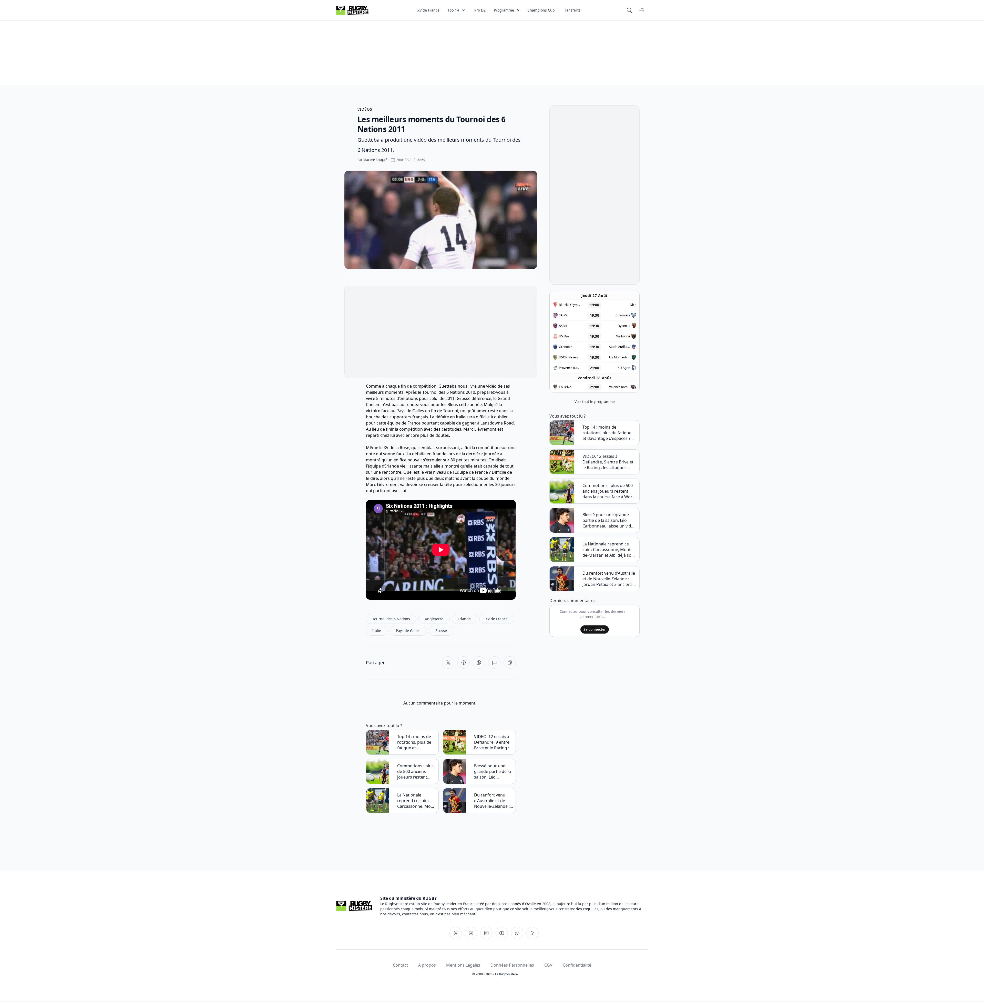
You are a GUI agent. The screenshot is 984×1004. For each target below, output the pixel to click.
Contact (400, 965)
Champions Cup (541, 10)
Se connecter (594, 629)
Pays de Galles (410, 410)
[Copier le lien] (510, 662)
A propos (427, 965)
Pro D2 (480, 10)
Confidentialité (577, 965)
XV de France (428, 10)
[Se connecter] (642, 10)
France (414, 423)
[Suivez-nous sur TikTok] (517, 933)
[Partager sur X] (448, 662)
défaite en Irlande (429, 454)
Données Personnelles (512, 965)
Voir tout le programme (595, 401)
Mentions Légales (463, 965)
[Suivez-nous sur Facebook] (471, 933)
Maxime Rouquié (375, 160)
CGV (548, 965)
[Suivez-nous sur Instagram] (486, 933)
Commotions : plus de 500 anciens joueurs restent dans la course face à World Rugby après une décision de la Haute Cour (416, 771)
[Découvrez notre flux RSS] (532, 933)
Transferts (571, 10)
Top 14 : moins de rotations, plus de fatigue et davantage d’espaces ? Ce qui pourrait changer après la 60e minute (416, 742)
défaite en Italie (450, 417)
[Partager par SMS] (494, 662)
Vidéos (364, 109)
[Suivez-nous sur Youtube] (502, 933)
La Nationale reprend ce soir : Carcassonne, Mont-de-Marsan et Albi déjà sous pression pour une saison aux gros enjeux (416, 800)
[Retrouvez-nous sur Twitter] (455, 933)
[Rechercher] (629, 10)
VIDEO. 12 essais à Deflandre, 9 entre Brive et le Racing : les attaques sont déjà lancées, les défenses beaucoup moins (493, 742)
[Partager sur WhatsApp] (479, 662)
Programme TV (506, 10)
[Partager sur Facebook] (463, 662)
